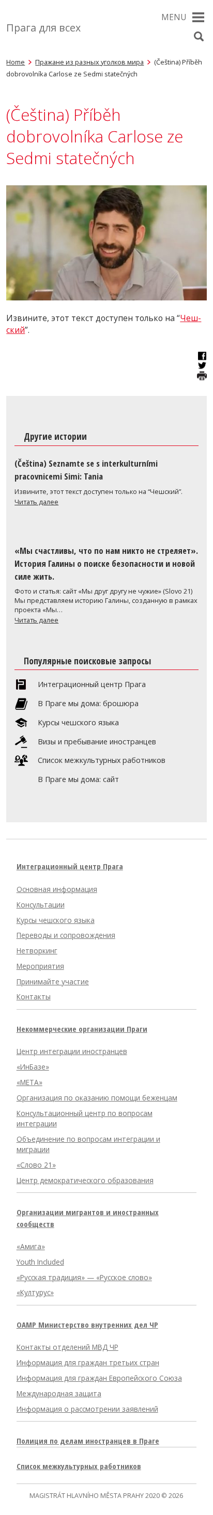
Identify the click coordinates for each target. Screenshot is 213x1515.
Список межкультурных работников (101, 760)
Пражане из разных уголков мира (89, 62)
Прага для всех (43, 28)
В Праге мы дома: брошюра (88, 703)
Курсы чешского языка (78, 723)
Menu (174, 17)
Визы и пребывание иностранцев (97, 742)
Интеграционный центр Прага (92, 684)
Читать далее (36, 501)
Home (15, 62)
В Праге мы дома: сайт (78, 779)
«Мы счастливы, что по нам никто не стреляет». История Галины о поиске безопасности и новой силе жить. (106, 563)
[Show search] (199, 36)
